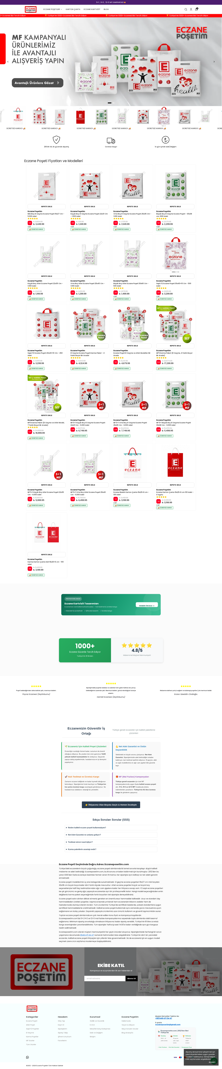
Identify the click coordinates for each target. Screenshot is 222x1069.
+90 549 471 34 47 (163, 1018)
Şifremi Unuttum (64, 1036)
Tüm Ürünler (31, 1044)
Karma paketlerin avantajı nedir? (82, 849)
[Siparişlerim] (191, 9)
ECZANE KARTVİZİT (92, 9)
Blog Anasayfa (127, 1033)
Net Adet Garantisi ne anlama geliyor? (84, 835)
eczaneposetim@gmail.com (167, 1024)
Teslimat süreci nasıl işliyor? (80, 842)
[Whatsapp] (27, 1057)
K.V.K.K (92, 1025)
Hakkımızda (126, 1021)
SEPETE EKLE (46, 206)
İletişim (93, 1036)
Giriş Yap (61, 1021)
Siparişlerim (62, 1029)
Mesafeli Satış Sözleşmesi (100, 1029)
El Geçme (30, 1033)
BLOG (106, 9)
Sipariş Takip (63, 1033)
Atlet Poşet (30, 1025)
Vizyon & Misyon (128, 1025)
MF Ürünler (30, 1040)
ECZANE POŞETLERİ (51, 9)
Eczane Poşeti (31, 1021)
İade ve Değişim (96, 1033)
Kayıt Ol (61, 1025)
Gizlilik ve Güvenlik (97, 1021)
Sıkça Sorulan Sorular (130, 1029)
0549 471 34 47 (87, 935)
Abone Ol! (131, 978)
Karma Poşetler (32, 1036)
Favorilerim (62, 1040)
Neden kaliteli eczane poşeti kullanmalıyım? (87, 828)
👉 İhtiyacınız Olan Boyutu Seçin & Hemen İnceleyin (111, 805)
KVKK (188, 1059)
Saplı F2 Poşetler (32, 1029)
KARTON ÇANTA (73, 9)
